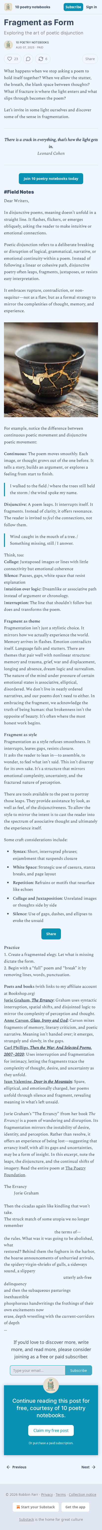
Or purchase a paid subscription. (51, 1443)
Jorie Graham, (18, 1000)
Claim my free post (51, 1430)
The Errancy (42, 1000)
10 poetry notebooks (32, 42)
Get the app (75, 1507)
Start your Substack (38, 1507)
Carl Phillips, (17, 1047)
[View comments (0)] (28, 59)
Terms (61, 1494)
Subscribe (73, 7)
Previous (19, 1467)
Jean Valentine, (19, 1081)
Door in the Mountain (53, 1081)
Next (85, 1467)
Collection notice (82, 1494)
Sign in (91, 7)
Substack (26, 1519)
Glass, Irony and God (49, 1020)
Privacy (47, 1494)
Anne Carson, (17, 1020)
